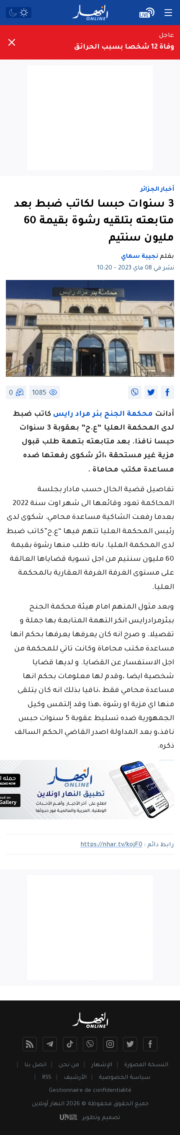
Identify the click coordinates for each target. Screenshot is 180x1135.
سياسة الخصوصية (124, 1078)
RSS (46, 1078)
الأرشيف (75, 1078)
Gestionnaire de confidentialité (90, 1091)
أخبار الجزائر (157, 190)
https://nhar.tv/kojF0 (111, 845)
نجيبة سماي (139, 257)
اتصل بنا (35, 1065)
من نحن (69, 1065)
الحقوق (123, 1104)
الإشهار (101, 1065)
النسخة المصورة (146, 1065)
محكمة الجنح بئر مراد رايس (104, 415)
